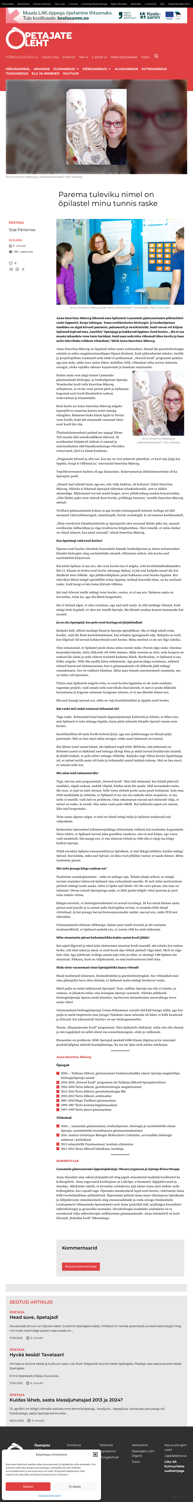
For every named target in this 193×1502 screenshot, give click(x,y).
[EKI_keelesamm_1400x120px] (96, 15)
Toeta (145, 57)
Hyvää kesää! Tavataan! (37, 1354)
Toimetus (74, 1445)
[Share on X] (23, 269)
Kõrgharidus (95, 69)
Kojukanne (107, 1451)
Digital (180, 1497)
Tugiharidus (17, 73)
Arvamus (42, 69)
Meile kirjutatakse (124, 57)
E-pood (97, 57)
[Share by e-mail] (11, 269)
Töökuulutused (20, 57)
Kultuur (71, 73)
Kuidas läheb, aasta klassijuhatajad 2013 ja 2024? (66, 1400)
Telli (81, 57)
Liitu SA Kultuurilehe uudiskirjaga (174, 1466)
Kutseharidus (154, 69)
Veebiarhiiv (140, 1445)
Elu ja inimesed (46, 73)
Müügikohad (109, 1457)
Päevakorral (18, 69)
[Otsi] (156, 56)
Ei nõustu (75, 1486)
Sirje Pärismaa (22, 229)
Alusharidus (126, 69)
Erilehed (68, 57)
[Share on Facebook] (17, 269)
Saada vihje (50, 57)
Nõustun (28, 1486)
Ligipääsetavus (175, 1456)
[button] (95, 1454)
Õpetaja (16, 222)
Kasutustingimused (49, 1495)
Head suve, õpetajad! (34, 1317)
